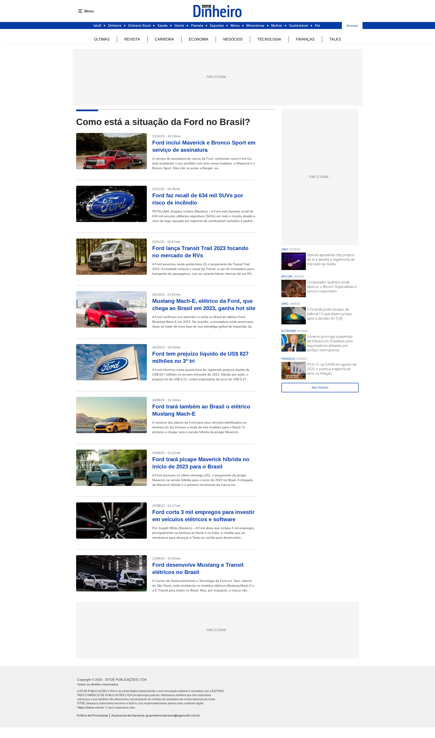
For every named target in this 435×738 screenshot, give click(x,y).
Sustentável (298, 25)
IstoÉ (97, 25)
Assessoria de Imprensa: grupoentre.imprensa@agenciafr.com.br (155, 715)
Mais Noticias (320, 387)
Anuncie (352, 25)
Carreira (164, 39)
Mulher (276, 25)
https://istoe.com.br (91, 707)
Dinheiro (114, 25)
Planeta (197, 25)
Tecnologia (269, 39)
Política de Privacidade (92, 715)
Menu (235, 25)
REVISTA (132, 39)
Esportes (217, 25)
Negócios (233, 39)
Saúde (162, 25)
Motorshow (255, 25)
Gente (179, 25)
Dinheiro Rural (139, 25)
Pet (317, 25)
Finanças (305, 39)
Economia (198, 39)
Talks (335, 39)
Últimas (102, 39)
